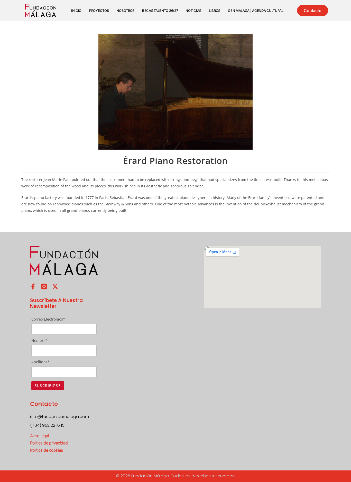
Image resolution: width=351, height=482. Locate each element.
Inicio (76, 10)
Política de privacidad (49, 442)
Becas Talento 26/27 (160, 10)
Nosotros (125, 10)
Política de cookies (46, 450)
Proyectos (99, 10)
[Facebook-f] (33, 286)
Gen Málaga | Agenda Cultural (255, 10)
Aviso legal (39, 435)
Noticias (193, 10)
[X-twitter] (55, 286)
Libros (214, 10)
